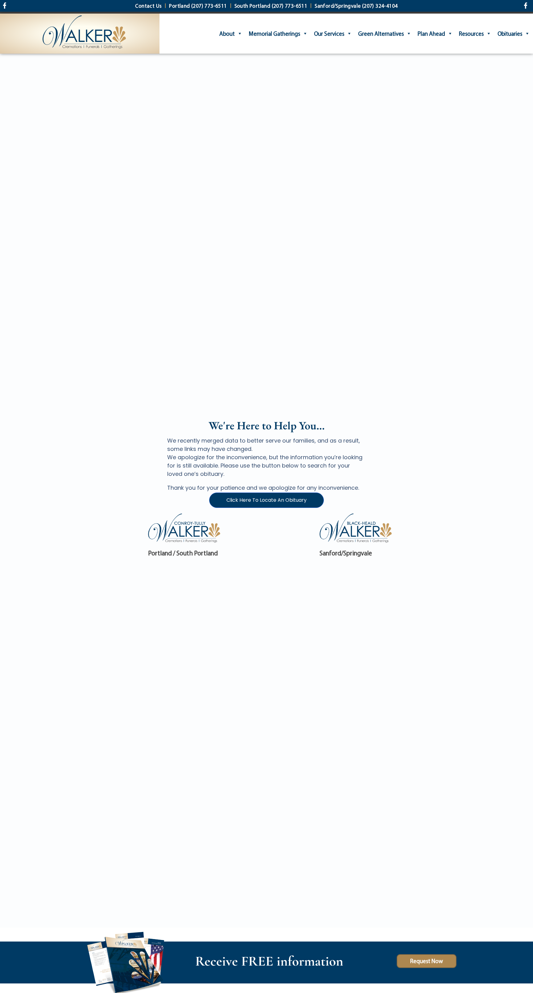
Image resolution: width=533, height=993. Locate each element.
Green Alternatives (381, 33)
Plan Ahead (431, 33)
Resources (471, 33)
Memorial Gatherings (274, 33)
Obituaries (510, 33)
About (227, 33)
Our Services (329, 33)
